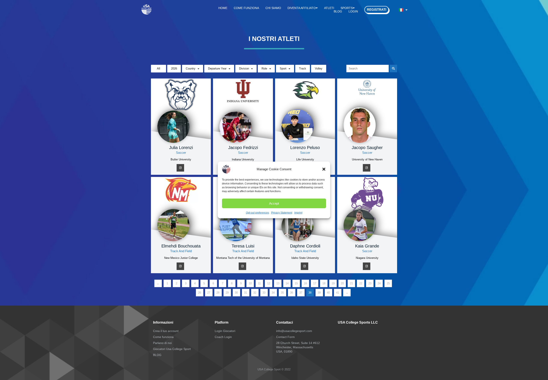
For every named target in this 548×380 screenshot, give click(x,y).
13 (277, 283)
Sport (283, 68)
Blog (338, 11)
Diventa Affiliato (301, 8)
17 (314, 283)
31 (245, 292)
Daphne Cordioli (305, 246)
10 (250, 283)
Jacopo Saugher (367, 147)
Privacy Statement (281, 212)
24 (379, 283)
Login (353, 11)
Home (222, 8)
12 (268, 283)
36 (291, 292)
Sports (347, 8)
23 (369, 283)
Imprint (298, 212)
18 (323, 283)
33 (263, 292)
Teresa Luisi (243, 246)
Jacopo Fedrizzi (243, 147)
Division (244, 68)
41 (337, 292)
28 (217, 292)
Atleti (329, 8)
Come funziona (246, 8)
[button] (324, 169)
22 (360, 283)
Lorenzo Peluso (305, 147)
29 (227, 292)
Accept (274, 203)
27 (208, 292)
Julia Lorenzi (181, 147)
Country (190, 68)
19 (333, 283)
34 (273, 292)
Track (302, 68)
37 (300, 292)
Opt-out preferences (257, 212)
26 (199, 292)
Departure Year (217, 68)
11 (259, 283)
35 (282, 292)
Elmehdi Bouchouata (181, 246)
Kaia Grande (367, 246)
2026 (174, 68)
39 (319, 292)
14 (287, 283)
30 (236, 292)
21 (351, 283)
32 (254, 292)
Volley (318, 68)
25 (388, 283)
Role (264, 68)
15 (296, 283)
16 (305, 283)
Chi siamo (273, 8)
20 (342, 283)
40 (328, 292)
